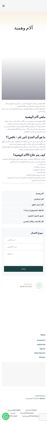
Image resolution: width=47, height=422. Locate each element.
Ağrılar (42, 349)
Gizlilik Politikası (40, 396)
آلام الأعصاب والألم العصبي (33, 221)
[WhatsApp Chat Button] (5, 416)
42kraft (42, 399)
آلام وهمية (40, 193)
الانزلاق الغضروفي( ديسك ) (34, 210)
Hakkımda (41, 344)
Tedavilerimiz (39, 353)
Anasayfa (41, 340)
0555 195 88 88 (26, 287)
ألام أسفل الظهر (38, 205)
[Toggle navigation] (9, 6)
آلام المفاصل (39, 199)
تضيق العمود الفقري (36, 216)
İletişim (42, 357)
